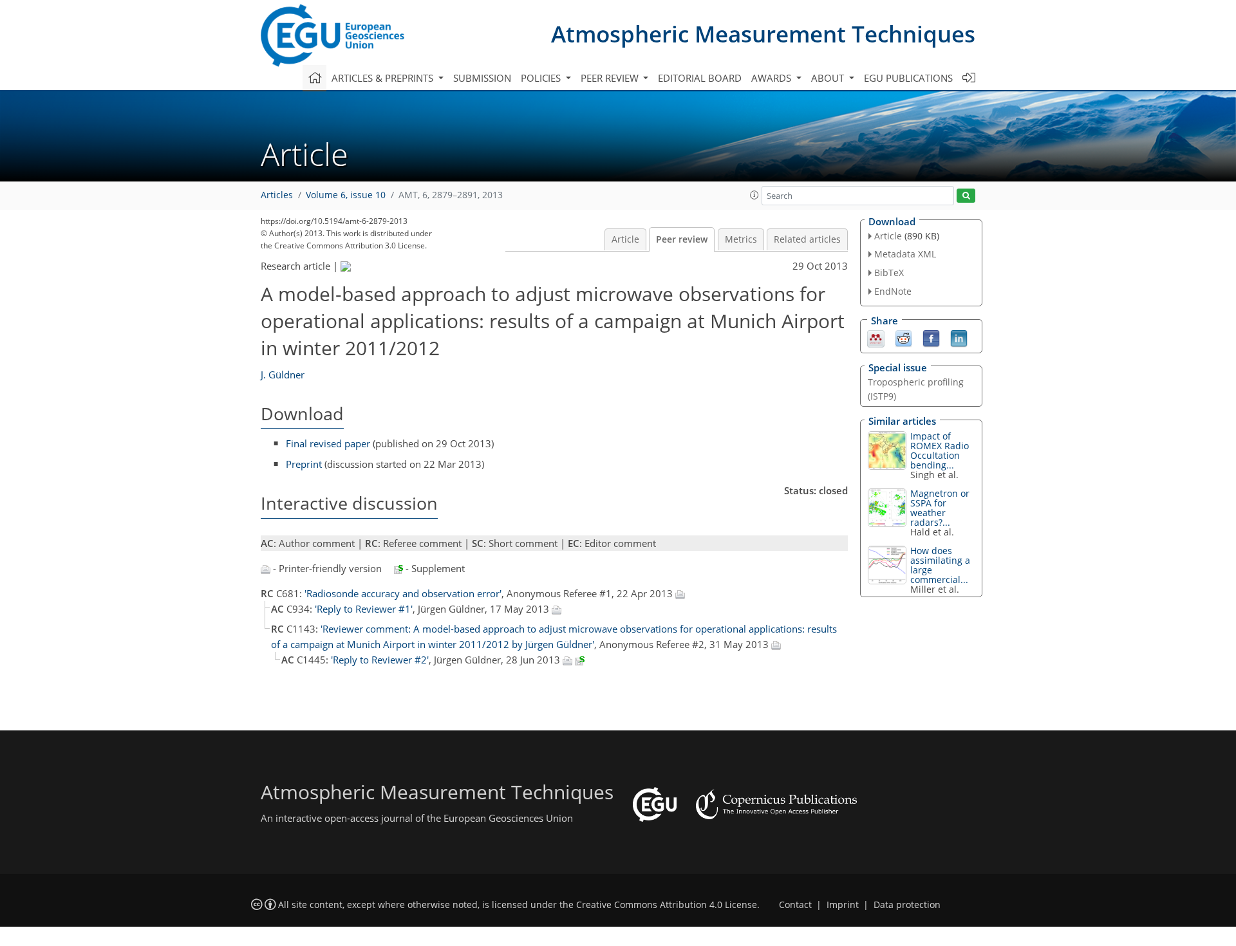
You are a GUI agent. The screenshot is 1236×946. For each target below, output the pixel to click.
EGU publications (908, 77)
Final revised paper (328, 443)
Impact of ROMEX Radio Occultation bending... (939, 450)
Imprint (843, 905)
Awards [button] (772, 77)
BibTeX (889, 272)
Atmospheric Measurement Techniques (763, 34)
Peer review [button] (611, 77)
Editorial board (700, 77)
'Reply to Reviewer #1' (364, 608)
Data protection (907, 905)
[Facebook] (931, 337)
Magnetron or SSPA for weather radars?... (939, 507)
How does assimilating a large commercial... (940, 565)
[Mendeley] (876, 337)
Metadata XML (905, 254)
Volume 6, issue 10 (346, 195)
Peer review (681, 239)
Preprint (304, 464)
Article (625, 239)
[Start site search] (966, 196)
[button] (754, 195)
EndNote (893, 291)
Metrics (741, 239)
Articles (277, 195)
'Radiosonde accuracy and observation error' (402, 593)
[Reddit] (903, 337)
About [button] (829, 77)
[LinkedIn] (959, 337)
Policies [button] (542, 77)
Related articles (807, 239)
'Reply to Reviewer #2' (380, 659)
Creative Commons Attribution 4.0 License (666, 905)
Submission (482, 77)
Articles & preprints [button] (384, 77)
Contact (795, 905)
